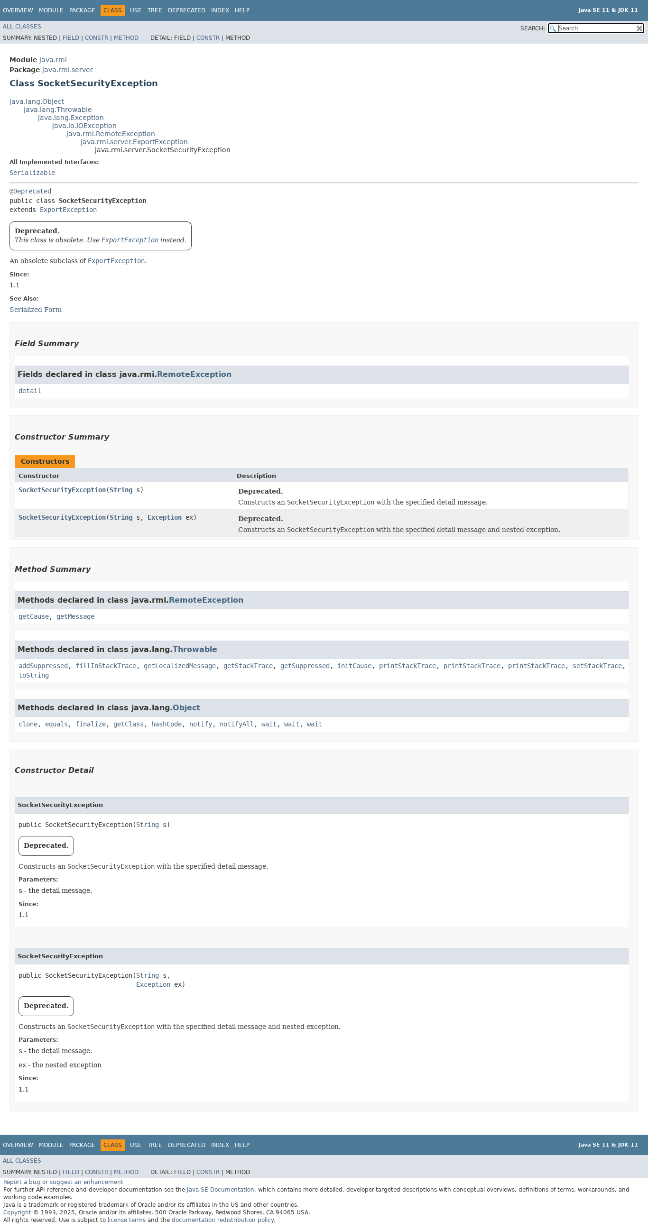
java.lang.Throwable (58, 109)
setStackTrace (597, 666)
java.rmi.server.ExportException (134, 142)
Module (51, 10)
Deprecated (186, 10)
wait (269, 724)
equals (56, 724)
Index (220, 10)
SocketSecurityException (62, 490)
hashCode (166, 724)
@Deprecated (30, 191)
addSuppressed (43, 666)
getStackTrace (248, 666)
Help (242, 10)
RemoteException (194, 374)
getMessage (75, 616)
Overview (18, 10)
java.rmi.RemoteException (110, 134)
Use (136, 10)
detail (30, 391)
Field (71, 38)
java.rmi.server (67, 69)
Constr (96, 38)
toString (34, 675)
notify (200, 724)
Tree (155, 10)
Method (126, 38)
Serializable (32, 172)
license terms (127, 1220)
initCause (354, 666)
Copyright (17, 1212)
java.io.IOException (84, 125)
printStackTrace (407, 666)
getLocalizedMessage (180, 666)
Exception (165, 517)
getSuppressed (305, 666)
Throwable (195, 649)
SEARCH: (532, 28)
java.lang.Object (36, 101)
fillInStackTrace (105, 666)
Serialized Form (35, 309)
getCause (34, 616)
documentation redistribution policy (222, 1220)
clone (28, 724)
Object (186, 707)
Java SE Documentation (220, 1189)
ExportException (68, 209)
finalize (90, 724)
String (121, 490)
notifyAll (237, 724)
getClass (128, 724)
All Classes (22, 26)
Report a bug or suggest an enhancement (63, 1182)
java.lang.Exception (71, 117)
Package (82, 10)
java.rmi (53, 60)
